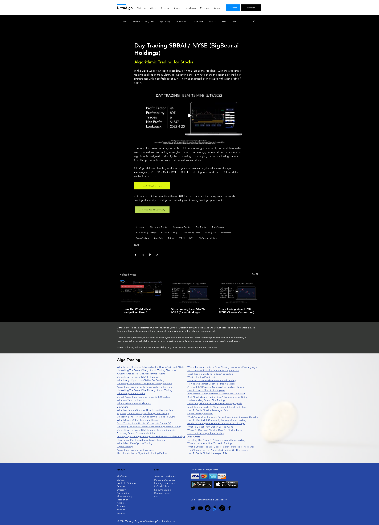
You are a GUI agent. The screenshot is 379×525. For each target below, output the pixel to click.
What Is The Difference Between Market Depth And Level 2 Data (150, 367)
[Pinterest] (222, 508)
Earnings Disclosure (164, 483)
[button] (254, 21)
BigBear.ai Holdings (208, 238)
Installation (122, 499)
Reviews (121, 509)
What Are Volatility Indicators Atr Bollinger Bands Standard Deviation (223, 416)
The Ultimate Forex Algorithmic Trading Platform (142, 453)
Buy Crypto (123, 406)
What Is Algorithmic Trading (131, 393)
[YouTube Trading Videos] (200, 508)
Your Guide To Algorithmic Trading (205, 433)
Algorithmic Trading (159, 227)
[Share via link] (157, 254)
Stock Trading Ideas (191, 232)
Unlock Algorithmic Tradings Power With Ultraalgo (143, 396)
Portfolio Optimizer (127, 483)
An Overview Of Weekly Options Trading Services (213, 370)
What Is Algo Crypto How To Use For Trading (140, 380)
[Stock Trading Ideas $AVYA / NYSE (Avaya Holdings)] (189, 292)
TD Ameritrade (197, 21)
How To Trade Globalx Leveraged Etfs (207, 453)
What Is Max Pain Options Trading (134, 443)
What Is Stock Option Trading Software (137, 420)
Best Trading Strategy (146, 232)
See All (255, 274)
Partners (121, 506)
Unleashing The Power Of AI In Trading (137, 376)
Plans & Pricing (125, 496)
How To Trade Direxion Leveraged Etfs (207, 410)
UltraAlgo (125, 8)
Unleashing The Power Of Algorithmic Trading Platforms (146, 370)
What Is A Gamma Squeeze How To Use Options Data (145, 410)
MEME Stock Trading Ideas (143, 21)
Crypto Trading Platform (200, 413)
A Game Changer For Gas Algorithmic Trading (141, 373)
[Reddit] (208, 508)
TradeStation (181, 21)
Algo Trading (165, 21)
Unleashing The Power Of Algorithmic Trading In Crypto (146, 416)
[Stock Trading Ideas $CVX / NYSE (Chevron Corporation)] (236, 292)
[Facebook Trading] (229, 508)
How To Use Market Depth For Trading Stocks (211, 383)
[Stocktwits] (215, 508)
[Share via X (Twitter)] (143, 254)
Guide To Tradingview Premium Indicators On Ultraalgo (216, 423)
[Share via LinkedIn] (150, 254)
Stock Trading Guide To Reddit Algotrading (210, 373)
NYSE (136, 245)
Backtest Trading (169, 232)
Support (121, 513)
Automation (123, 493)
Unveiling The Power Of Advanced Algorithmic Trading (216, 440)
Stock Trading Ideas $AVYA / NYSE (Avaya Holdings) (189, 310)
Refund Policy (161, 486)
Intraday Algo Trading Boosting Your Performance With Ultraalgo (151, 436)
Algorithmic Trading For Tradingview (136, 449)
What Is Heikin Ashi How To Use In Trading (209, 443)
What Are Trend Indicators (130, 400)
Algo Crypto (193, 436)
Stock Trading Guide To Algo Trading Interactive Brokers (216, 407)
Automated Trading (182, 227)
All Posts (123, 21)
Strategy (121, 489)
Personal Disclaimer (164, 479)
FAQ (156, 496)
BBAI (191, 238)
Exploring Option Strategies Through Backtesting (143, 413)
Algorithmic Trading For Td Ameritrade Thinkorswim (144, 386)
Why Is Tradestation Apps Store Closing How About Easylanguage (222, 367)
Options (121, 479)
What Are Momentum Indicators (134, 403)
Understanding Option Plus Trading (206, 400)
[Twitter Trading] (193, 508)
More (234, 21)
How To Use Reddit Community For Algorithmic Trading (216, 420)
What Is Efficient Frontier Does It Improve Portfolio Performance (220, 446)
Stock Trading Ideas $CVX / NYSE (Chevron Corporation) (236, 310)
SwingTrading (142, 238)
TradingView (210, 232)
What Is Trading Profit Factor (202, 377)
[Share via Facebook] (135, 254)
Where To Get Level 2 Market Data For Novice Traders (215, 430)
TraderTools (226, 232)
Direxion (212, 21)
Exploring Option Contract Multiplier (136, 433)
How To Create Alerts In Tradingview (206, 390)
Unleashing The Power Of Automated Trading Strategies (146, 430)
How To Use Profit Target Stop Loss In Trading (141, 439)
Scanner (121, 486)
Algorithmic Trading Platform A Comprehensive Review (216, 393)
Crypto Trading (125, 446)
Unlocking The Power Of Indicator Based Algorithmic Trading (149, 426)
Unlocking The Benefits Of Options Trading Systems (144, 383)
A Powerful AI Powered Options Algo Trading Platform (216, 387)
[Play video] (189, 115)
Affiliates (121, 503)
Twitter (171, 238)
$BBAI (182, 238)
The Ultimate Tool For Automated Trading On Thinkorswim (218, 450)
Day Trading (201, 227)
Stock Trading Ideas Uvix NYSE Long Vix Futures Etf (144, 423)
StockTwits (158, 238)
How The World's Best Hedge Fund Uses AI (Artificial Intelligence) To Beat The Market (138, 310)
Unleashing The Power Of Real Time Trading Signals (214, 403)
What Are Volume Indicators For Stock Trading (211, 380)
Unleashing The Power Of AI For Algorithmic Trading (144, 390)
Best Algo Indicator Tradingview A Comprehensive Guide (217, 397)
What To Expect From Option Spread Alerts (210, 426)
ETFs (224, 21)
